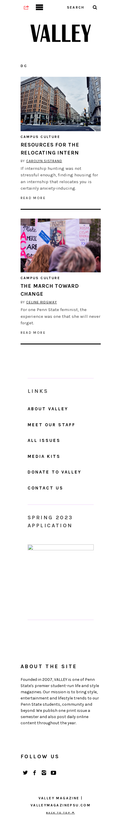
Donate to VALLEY (54, 472)
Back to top (59, 812)
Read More (33, 198)
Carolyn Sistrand (44, 161)
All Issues (44, 440)
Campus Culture (40, 137)
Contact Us (45, 488)
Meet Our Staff (51, 424)
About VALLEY (48, 408)
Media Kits (44, 456)
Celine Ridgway (41, 302)
